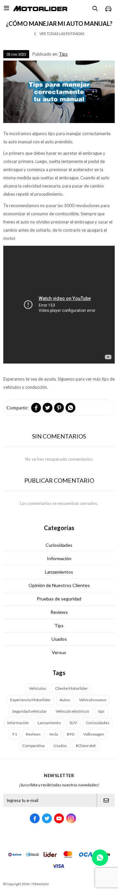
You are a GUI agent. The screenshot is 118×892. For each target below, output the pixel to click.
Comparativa (33, 745)
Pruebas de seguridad (59, 598)
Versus (59, 652)
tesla (53, 734)
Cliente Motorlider (71, 688)
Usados (59, 639)
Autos (65, 699)
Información (59, 558)
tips (101, 711)
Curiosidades (59, 545)
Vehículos (37, 688)
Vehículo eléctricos (72, 711)
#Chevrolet (86, 745)
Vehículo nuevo (92, 699)
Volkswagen (93, 734)
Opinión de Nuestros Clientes (59, 585)
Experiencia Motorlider (30, 699)
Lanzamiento (49, 722)
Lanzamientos (59, 572)
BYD (70, 734)
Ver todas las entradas (61, 33)
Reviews (59, 612)
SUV (73, 722)
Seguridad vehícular (29, 711)
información (18, 722)
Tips (63, 54)
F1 (14, 734)
